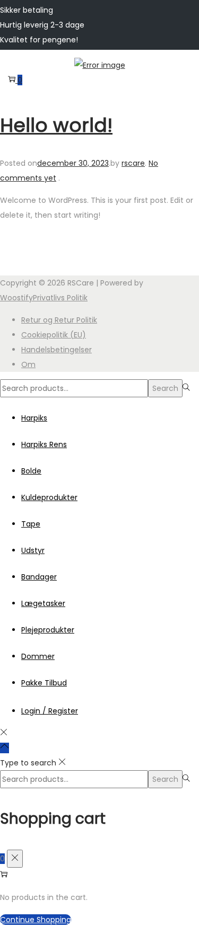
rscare (133, 163)
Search (165, 388)
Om (28, 364)
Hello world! (56, 125)
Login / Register (49, 711)
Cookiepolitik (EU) (53, 334)
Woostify (16, 297)
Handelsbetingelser (56, 349)
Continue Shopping (35, 919)
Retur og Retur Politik (59, 320)
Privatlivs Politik (60, 297)
